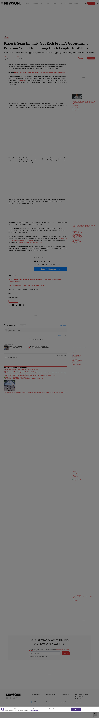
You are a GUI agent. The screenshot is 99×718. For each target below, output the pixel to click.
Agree (75, 709)
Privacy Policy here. (33, 710)
